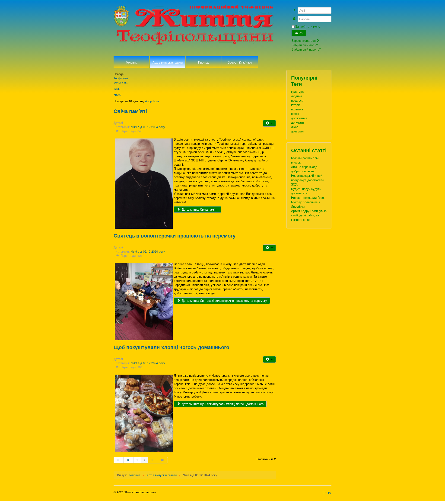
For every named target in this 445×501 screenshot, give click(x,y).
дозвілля (297, 131)
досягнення (299, 118)
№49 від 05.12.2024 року (148, 127)
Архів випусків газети (168, 62)
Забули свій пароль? (306, 49)
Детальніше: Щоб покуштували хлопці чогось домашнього (222, 403)
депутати (297, 122)
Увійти (299, 33)
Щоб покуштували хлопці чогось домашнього (171, 347)
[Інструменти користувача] (269, 123)
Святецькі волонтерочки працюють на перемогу (174, 235)
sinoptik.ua (152, 101)
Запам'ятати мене (307, 26)
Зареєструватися (304, 40)
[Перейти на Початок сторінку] (119, 460)
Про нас (203, 62)
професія (297, 100)
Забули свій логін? (305, 45)
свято (295, 113)
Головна (131, 62)
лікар (294, 127)
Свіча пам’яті (130, 111)
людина (296, 96)
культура (297, 91)
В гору (326, 492)
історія (295, 105)
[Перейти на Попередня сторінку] (128, 460)
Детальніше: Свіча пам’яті (199, 209)
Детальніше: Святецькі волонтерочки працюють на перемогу (224, 300)
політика (297, 109)
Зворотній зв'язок (240, 62)
